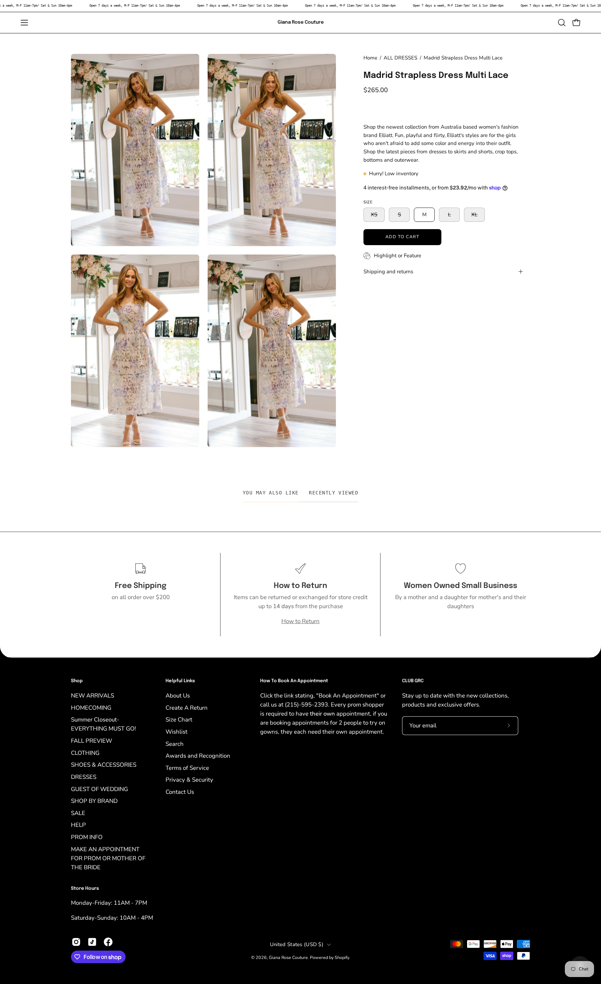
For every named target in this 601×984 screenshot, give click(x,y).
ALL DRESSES (400, 57)
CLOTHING (85, 753)
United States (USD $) (296, 944)
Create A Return (187, 707)
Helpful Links (180, 681)
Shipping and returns (388, 271)
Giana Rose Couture (301, 22)
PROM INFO (87, 837)
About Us (178, 696)
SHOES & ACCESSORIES (103, 765)
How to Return (300, 621)
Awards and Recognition (198, 756)
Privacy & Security (189, 780)
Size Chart (179, 720)
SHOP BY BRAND (94, 801)
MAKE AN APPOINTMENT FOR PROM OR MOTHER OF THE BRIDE (108, 858)
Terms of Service (187, 768)
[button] (561, 22)
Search (175, 744)
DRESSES (83, 777)
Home (370, 57)
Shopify (342, 957)
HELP (78, 825)
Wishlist (176, 731)
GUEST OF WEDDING (99, 789)
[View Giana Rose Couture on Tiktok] (92, 942)
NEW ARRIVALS (92, 696)
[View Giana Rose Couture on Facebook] (108, 942)
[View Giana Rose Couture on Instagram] (76, 942)
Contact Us (180, 792)
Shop (77, 681)
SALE (78, 813)
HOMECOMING (91, 707)
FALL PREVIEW (91, 741)
